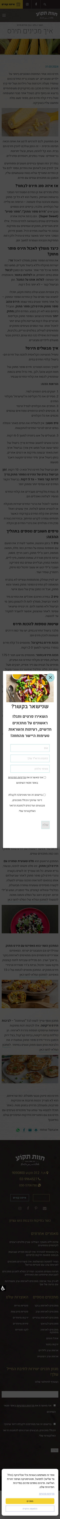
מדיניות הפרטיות (17, 777)
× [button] (50, 677)
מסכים (30, 1501)
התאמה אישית (30, 1508)
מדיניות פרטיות (46, 1494)
